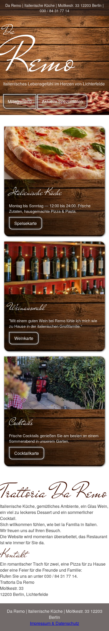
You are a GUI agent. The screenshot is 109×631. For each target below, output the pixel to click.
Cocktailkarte (26, 453)
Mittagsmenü (20, 101)
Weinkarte (23, 338)
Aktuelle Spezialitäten (62, 101)
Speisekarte (25, 223)
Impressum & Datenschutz (54, 623)
